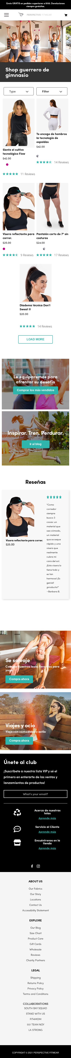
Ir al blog (36, 444)
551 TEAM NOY (35, 1024)
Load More (35, 339)
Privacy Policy (35, 988)
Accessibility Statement (35, 910)
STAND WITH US (35, 1013)
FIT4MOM (35, 1019)
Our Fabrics (35, 888)
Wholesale (35, 949)
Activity (7, 97)
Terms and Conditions (35, 994)
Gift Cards (35, 944)
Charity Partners (35, 960)
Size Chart (36, 933)
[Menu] (6, 14)
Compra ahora (19, 679)
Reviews (35, 955)
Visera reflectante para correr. (24, 540)
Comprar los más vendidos (35, 390)
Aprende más (47, 818)
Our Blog (35, 927)
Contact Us (35, 905)
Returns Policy (35, 983)
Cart (65, 15)
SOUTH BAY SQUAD (35, 1008)
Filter (45, 91)
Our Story (35, 894)
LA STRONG (36, 1030)
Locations (35, 899)
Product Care (35, 938)
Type (12, 91)
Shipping (35, 977)
